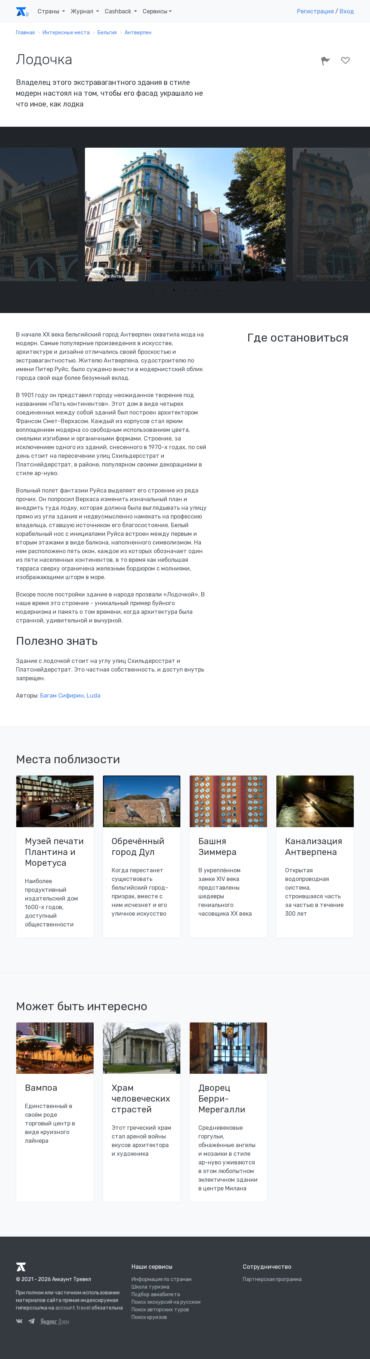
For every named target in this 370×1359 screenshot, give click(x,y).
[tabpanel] (185, 214)
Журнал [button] (83, 11)
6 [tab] (206, 290)
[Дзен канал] (54, 1321)
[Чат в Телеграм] (31, 1322)
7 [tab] (217, 290)
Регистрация (315, 11)
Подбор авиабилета (156, 1294)
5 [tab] (195, 290)
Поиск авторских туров (160, 1310)
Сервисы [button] (155, 11)
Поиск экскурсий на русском (166, 1302)
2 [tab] (163, 290)
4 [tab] (185, 290)
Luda (93, 695)
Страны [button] (49, 11)
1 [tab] (152, 290)
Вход (347, 11)
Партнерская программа (272, 1279)
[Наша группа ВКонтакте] (19, 1322)
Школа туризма (150, 1287)
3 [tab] (174, 290)
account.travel (72, 1308)
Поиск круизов (149, 1317)
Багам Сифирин (62, 695)
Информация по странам (162, 1279)
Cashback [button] (119, 11)
